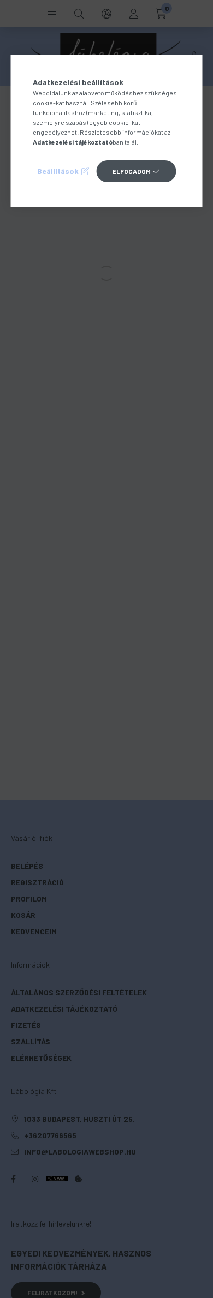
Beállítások (58, 171)
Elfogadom (132, 171)
